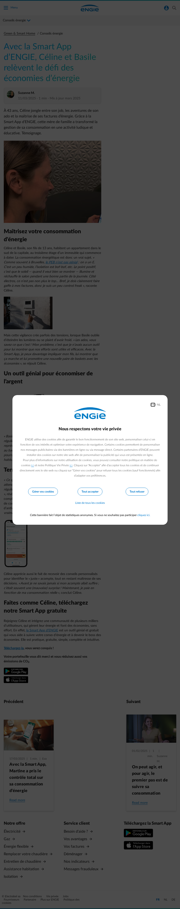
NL (159, 404)
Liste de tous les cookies (90, 502)
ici (32, 465)
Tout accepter (90, 491)
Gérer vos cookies (43, 491)
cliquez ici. (143, 515)
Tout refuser (137, 491)
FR (153, 404)
